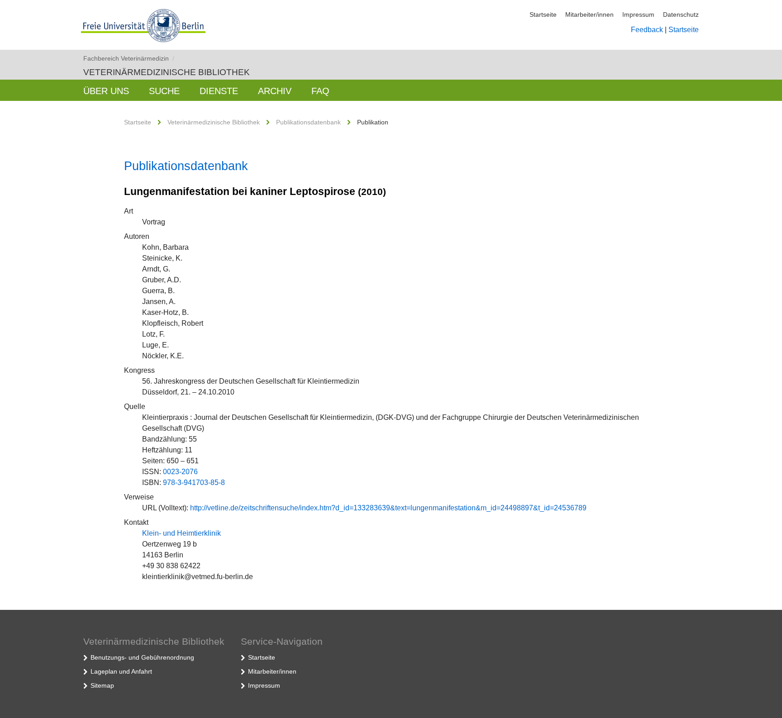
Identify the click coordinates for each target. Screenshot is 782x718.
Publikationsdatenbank (308, 122)
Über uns (106, 91)
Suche (164, 91)
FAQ (320, 91)
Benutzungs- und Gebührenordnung (142, 657)
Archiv (274, 91)
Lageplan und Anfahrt (121, 671)
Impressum (638, 14)
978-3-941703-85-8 (194, 482)
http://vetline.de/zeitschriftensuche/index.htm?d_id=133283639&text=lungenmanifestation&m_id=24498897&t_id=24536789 (388, 508)
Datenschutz (681, 14)
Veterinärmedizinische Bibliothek (166, 72)
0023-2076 (180, 471)
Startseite (543, 14)
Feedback (647, 29)
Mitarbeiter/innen (589, 14)
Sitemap (102, 685)
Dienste (219, 91)
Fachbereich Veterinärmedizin (128, 58)
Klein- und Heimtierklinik (181, 533)
